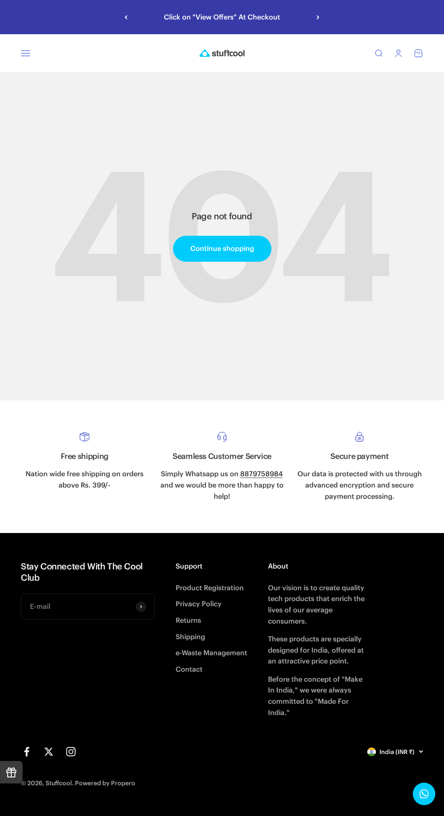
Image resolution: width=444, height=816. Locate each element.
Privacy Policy (199, 603)
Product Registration (210, 587)
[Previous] (125, 17)
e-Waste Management (211, 652)
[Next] (318, 17)
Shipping (190, 636)
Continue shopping (222, 248)
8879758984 (261, 473)
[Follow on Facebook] (27, 751)
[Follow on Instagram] (71, 751)
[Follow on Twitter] (49, 751)
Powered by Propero (105, 783)
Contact (189, 669)
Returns (188, 620)
